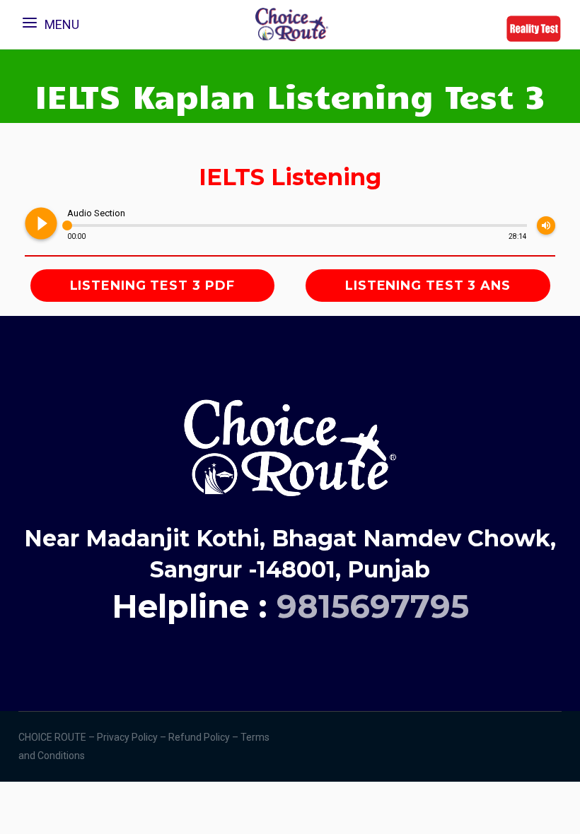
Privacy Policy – (132, 737)
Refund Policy (200, 737)
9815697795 (373, 606)
